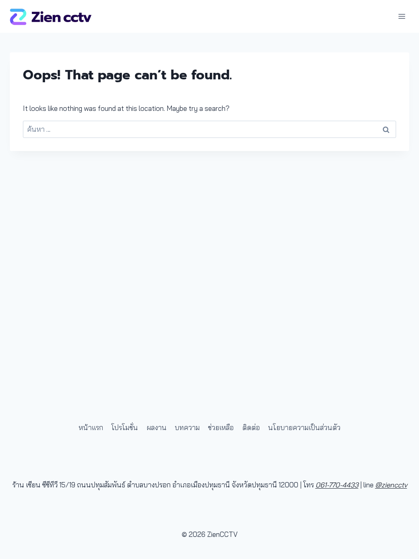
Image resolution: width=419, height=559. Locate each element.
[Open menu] (401, 16)
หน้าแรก (91, 427)
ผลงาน (156, 427)
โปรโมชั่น (124, 427)
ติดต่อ (251, 427)
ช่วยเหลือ (221, 427)
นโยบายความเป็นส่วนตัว (304, 427)
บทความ (187, 427)
